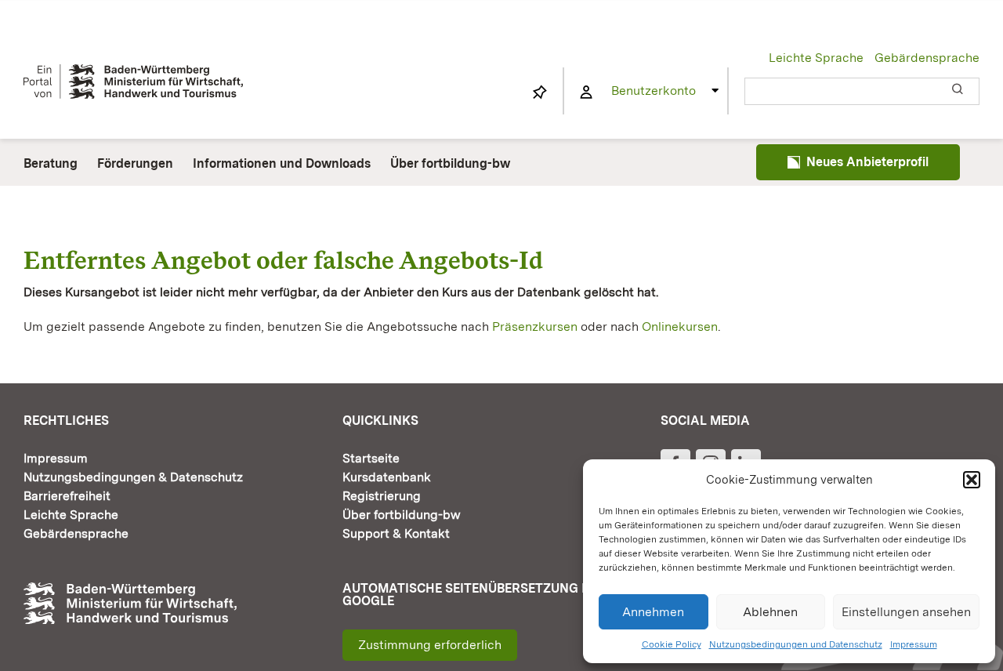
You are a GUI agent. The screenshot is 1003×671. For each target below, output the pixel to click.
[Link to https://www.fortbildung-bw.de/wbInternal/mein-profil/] (586, 92)
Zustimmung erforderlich (430, 644)
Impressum (913, 644)
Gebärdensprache (926, 57)
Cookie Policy (671, 644)
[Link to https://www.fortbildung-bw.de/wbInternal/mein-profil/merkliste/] (539, 92)
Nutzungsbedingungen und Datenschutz (795, 644)
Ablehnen (770, 611)
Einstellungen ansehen (906, 611)
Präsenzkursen (535, 326)
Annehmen (653, 611)
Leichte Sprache (816, 57)
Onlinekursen (680, 326)
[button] (971, 480)
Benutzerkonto (653, 90)
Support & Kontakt (396, 533)
